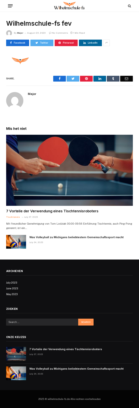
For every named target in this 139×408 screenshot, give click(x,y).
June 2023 (12, 288)
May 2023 (12, 294)
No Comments (60, 33)
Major (20, 33)
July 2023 (11, 282)
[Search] (129, 6)
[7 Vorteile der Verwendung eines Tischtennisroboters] (69, 170)
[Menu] (10, 6)
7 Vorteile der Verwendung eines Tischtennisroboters (52, 211)
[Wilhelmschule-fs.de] (69, 6)
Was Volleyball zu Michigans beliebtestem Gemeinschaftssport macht (76, 237)
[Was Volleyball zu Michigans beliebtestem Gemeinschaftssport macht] (16, 242)
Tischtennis (13, 217)
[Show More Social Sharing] (106, 43)
